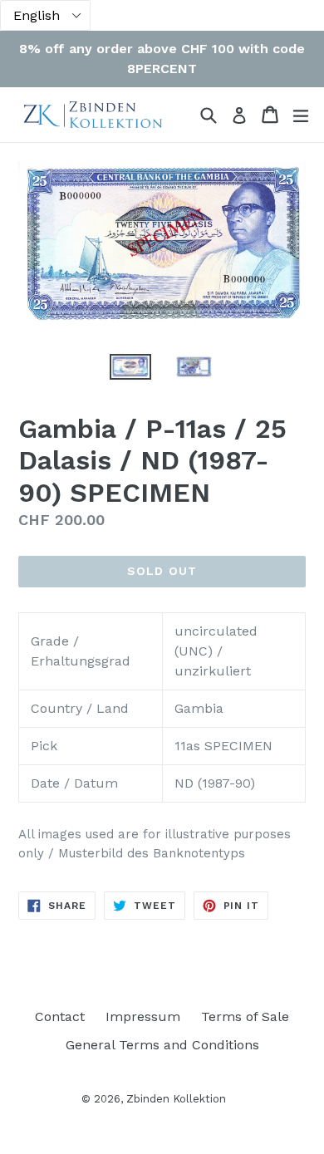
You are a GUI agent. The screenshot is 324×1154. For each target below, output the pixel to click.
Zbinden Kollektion (176, 1099)
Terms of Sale (245, 1016)
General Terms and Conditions (162, 1045)
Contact (60, 1016)
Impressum (143, 1016)
